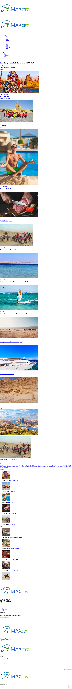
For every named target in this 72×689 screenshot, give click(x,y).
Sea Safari (7, 50)
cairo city (11, 465)
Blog (2, 59)
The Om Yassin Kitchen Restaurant (59, 466)
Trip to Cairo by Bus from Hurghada (5, 638)
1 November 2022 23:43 (4, 94)
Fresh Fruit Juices (53, 465)
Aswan (7, 48)
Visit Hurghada (6, 58)
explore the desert (49, 465)
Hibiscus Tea (67, 465)
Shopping (5, 54)
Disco (5, 56)
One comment (7, 98)
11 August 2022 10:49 (3, 311)
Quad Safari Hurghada (6, 221)
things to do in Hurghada (66, 466)
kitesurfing (1, 466)
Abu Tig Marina (2, 465)
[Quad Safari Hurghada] (15, 457)
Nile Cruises (6, 51)
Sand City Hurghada (5, 96)
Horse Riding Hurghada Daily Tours (11, 581)
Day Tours (5, 35)
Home (2, 63)
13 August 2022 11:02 (3, 247)
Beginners (7, 40)
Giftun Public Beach (61, 465)
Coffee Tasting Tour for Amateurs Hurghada (14, 537)
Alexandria (7, 43)
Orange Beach (15, 466)
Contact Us (3, 60)
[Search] (9, 32)
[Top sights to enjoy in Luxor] (0, 616)
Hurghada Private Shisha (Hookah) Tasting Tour (15, 559)
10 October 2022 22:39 (3, 123)
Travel (4, 98)
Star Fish (51, 466)
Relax (3, 52)
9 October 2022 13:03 (3, 186)
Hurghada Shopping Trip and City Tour (13, 570)
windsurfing (6, 467)
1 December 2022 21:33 (3, 65)
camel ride (13, 465)
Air (6, 38)
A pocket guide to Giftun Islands (8, 249)
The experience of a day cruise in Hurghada (11, 342)
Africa (4, 465)
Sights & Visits (6, 42)
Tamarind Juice (53, 466)
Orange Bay (12, 466)
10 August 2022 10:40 (3, 339)
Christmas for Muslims (28, 465)
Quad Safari (24, 466)
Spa (4, 53)
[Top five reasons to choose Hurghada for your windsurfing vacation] (0, 614)
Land (6, 36)
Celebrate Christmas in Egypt (7, 67)
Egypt (1, 408)
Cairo (7, 44)
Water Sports (6, 39)
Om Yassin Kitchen (8, 466)
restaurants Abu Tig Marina (34, 466)
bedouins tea (8, 465)
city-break (32, 465)
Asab (6, 465)
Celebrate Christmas (17, 465)
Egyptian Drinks (4, 125)
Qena (7, 46)
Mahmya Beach (4, 466)
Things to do (4, 34)
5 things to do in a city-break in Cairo (9, 406)
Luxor (7, 45)
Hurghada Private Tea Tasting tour (13, 548)
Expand (1, 435)
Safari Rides (4, 607)
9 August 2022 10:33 (3, 371)
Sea (6, 37)
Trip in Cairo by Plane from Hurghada (6, 657)
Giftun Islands (56, 465)
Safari (44, 466)
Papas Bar (18, 466)
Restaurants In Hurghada (6, 188)
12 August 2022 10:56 (3, 279)
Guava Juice (64, 465)
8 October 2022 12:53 (3, 218)
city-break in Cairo (36, 465)
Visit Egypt (5, 57)
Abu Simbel (8, 47)
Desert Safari (8, 49)
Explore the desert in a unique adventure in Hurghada (13, 313)
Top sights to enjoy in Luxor (7, 374)
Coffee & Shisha (6, 55)
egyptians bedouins (44, 465)
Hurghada (1, 69)
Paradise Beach (21, 466)
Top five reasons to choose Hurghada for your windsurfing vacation (17, 281)
